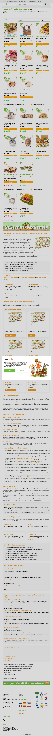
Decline (22, 370)
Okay (10, 370)
